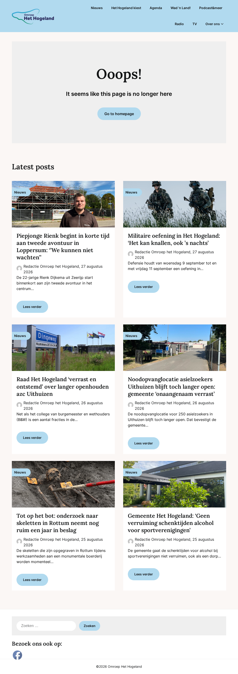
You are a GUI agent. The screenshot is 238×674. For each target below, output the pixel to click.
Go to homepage (119, 113)
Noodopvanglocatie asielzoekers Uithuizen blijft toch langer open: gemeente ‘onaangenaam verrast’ (171, 386)
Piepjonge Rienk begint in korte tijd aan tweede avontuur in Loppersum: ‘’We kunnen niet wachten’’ (63, 246)
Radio (179, 24)
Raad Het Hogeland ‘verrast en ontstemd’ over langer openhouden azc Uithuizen (63, 386)
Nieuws (97, 8)
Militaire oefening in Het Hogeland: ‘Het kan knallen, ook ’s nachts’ (174, 239)
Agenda (156, 8)
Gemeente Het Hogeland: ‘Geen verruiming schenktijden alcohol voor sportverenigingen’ (171, 523)
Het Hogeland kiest (126, 8)
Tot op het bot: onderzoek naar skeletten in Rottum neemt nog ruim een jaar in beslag (58, 523)
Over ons (212, 24)
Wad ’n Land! (181, 8)
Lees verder (32, 307)
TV (194, 24)
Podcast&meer (210, 8)
